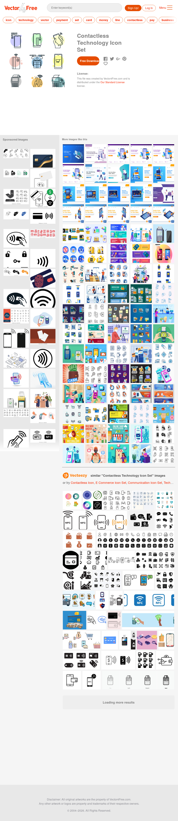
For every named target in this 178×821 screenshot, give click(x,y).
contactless (135, 20)
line (117, 20)
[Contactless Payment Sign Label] (118, 393)
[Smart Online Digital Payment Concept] (96, 393)
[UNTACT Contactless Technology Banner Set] (118, 413)
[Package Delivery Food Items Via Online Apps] (96, 453)
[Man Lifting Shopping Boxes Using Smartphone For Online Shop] (141, 153)
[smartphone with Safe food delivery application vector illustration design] (166, 640)
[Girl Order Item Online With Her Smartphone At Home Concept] (141, 453)
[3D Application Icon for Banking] (141, 313)
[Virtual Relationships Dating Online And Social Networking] (163, 193)
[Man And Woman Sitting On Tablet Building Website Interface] (163, 213)
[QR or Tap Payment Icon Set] (118, 373)
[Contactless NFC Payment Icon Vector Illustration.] (16, 238)
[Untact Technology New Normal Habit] (96, 293)
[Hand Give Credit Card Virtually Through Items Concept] (73, 393)
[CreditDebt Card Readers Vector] (118, 313)
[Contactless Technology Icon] (118, 273)
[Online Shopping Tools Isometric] (73, 153)
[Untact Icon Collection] (73, 253)
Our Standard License (112, 82)
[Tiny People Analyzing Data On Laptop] (96, 193)
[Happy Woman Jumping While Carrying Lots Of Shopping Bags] (118, 153)
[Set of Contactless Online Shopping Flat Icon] (73, 413)
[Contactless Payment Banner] (96, 333)
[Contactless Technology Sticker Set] (141, 373)
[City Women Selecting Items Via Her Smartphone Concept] (118, 453)
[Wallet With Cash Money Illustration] (73, 373)
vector (45, 20)
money (103, 20)
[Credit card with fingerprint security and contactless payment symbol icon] (42, 278)
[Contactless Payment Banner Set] (118, 293)
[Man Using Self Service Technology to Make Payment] (141, 353)
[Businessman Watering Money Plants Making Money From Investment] (118, 173)
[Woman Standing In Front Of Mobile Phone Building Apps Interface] (96, 213)
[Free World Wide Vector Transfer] (96, 433)
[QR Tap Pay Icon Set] (96, 313)
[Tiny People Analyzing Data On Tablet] (141, 193)
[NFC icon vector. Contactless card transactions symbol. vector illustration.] (16, 278)
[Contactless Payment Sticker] (141, 293)
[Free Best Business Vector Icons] (163, 413)
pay (152, 20)
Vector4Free (21, 7)
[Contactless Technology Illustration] (73, 353)
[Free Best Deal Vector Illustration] (73, 433)
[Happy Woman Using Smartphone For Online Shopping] (73, 173)
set (77, 20)
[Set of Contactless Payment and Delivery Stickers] (73, 273)
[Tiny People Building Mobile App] (141, 173)
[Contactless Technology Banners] (163, 393)
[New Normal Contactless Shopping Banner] (118, 233)
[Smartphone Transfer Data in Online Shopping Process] (73, 453)
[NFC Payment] (163, 233)
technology (26, 20)
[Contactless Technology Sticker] (73, 313)
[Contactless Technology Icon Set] (96, 233)
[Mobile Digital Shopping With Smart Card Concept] (163, 373)
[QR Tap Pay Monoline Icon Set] (163, 453)
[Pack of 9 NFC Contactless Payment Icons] (141, 333)
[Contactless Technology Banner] (141, 253)
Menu (162, 8)
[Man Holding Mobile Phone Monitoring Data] (96, 173)
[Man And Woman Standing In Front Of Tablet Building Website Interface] (141, 213)
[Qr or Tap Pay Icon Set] (118, 353)
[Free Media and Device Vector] (96, 353)
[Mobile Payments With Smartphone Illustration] (163, 253)
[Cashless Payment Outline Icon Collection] (96, 373)
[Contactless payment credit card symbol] (42, 218)
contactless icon (82, 482)
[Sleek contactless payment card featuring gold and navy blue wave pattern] (42, 158)
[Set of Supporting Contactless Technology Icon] (163, 293)
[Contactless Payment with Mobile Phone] (141, 273)
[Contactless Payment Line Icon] (163, 433)
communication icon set (145, 482)
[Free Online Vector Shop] (118, 433)
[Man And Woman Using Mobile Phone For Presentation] (73, 213)
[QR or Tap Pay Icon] (163, 353)
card (89, 20)
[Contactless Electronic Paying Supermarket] (163, 313)
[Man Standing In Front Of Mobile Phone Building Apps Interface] (118, 213)
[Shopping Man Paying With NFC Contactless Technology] (118, 333)
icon (8, 20)
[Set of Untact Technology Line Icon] (141, 413)
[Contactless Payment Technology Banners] (141, 393)
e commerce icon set (111, 482)
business (168, 20)
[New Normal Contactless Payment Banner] (118, 253)
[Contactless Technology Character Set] (96, 253)
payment (62, 20)
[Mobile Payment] (163, 333)
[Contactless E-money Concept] (141, 233)
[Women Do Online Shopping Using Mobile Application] (96, 153)
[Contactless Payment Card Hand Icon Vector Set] (16, 218)
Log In (149, 8)
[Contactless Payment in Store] (96, 273)
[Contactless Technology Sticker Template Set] (73, 233)
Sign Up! (133, 8)
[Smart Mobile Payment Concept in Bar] (141, 433)
